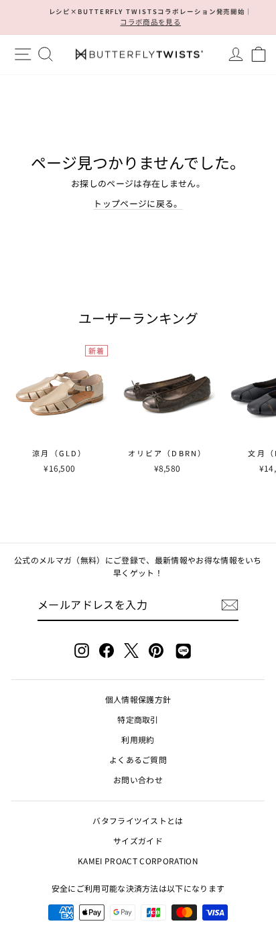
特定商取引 (138, 719)
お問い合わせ (138, 779)
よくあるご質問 (138, 759)
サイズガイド (138, 840)
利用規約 (137, 739)
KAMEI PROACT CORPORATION (138, 860)
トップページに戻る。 (137, 203)
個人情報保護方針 (138, 699)
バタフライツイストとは (138, 820)
